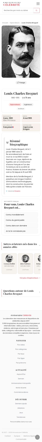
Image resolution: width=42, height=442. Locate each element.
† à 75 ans (26, 97)
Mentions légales (30, 436)
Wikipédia (17, 191)
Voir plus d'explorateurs (29, 278)
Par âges (21, 358)
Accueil (5, 23)
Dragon (26, 129)
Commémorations (21, 392)
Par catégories (21, 349)
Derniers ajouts (21, 404)
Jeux (21, 413)
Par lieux (21, 354)
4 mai (25, 118)
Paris (5, 120)
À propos (17, 436)
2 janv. (6, 118)
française (7, 127)
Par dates (21, 345)
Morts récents (21, 388)
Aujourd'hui (21, 374)
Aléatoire (21, 408)
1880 (13, 97)
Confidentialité (21, 439)
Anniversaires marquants (21, 383)
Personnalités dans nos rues (21, 422)
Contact (8, 436)
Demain (21, 379)
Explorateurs (15, 23)
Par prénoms (21, 363)
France (12, 120)
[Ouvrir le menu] (38, 4)
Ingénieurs (28, 104)
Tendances (21, 417)
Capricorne (28, 127)
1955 (17, 97)
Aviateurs (21, 109)
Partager (22, 83)
